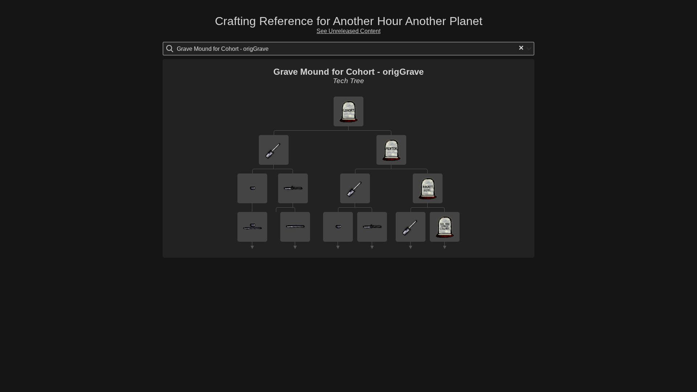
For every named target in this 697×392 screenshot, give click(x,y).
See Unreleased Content (348, 31)
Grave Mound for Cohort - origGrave (348, 72)
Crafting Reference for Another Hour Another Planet (348, 21)
